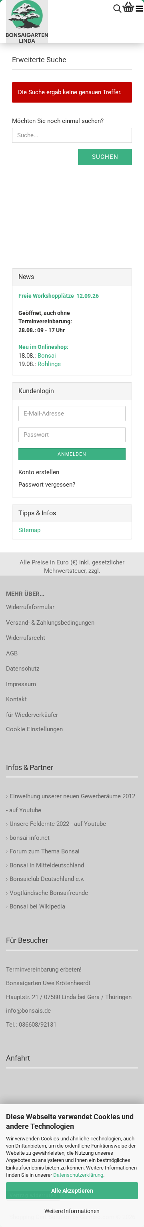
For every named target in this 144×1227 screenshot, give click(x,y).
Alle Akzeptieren (72, 1190)
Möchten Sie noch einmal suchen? (58, 121)
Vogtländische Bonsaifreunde (49, 893)
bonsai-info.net (29, 837)
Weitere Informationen (72, 1211)
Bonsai (47, 355)
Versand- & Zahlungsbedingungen (50, 622)
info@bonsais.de (28, 1010)
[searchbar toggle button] (117, 9)
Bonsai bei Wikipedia (37, 906)
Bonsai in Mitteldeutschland (47, 865)
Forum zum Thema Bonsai (45, 851)
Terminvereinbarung (33, 969)
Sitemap (29, 530)
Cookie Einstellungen (34, 729)
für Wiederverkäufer (32, 714)
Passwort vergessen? (46, 484)
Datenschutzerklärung (78, 1175)
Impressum (21, 684)
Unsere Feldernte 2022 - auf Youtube (58, 823)
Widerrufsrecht (25, 637)
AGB (12, 653)
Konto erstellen (38, 472)
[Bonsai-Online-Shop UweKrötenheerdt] (24, 21)
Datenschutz (22, 668)
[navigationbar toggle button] (139, 9)
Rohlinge (49, 364)
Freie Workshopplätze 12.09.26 (58, 296)
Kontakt (16, 699)
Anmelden (72, 454)
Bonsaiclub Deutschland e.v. (47, 879)
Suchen (105, 156)
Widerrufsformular (30, 607)
